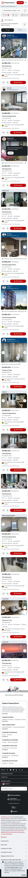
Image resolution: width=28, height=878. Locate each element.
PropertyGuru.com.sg (6, 817)
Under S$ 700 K (6, 755)
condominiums (14, 830)
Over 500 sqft (5, 748)
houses (20, 832)
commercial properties (6, 834)
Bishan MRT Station (7, 727)
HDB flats (3, 832)
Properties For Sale (6, 848)
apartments (21, 830)
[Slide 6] (12, 56)
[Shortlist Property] (24, 41)
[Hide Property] (21, 41)
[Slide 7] (14, 56)
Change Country (5, 781)
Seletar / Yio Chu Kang (7, 719)
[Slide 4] (13, 159)
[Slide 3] (12, 159)
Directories (4, 845)
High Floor (11, 763)
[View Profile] (14, 36)
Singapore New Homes (7, 856)
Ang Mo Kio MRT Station (19, 727)
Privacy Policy (14, 867)
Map (21, 30)
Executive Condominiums (12, 832)
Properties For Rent (6, 852)
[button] (2, 20)
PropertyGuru (5, 841)
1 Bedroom (9, 734)
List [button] (8, 30)
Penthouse (4, 763)
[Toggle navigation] (25, 2)
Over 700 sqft (13, 748)
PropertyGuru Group (7, 773)
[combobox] (13, 10)
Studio (4, 734)
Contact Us (4, 777)
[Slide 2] (11, 159)
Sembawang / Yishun (20, 719)
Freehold (4, 742)
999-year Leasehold (13, 742)
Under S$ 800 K (14, 755)
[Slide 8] (15, 56)
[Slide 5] (12, 360)
